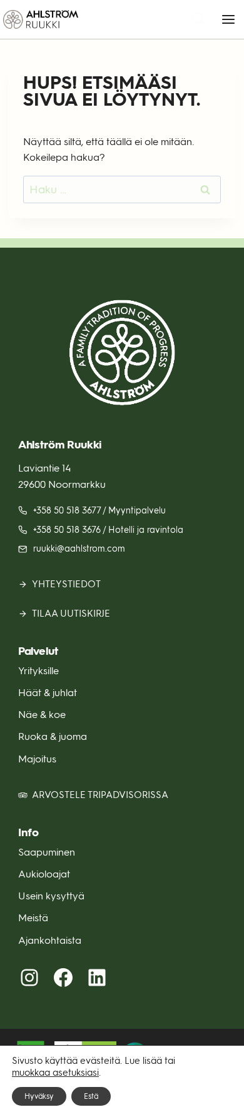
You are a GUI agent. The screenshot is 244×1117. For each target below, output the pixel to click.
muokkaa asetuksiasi (55, 1072)
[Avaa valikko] (228, 19)
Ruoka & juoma (52, 736)
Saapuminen (46, 852)
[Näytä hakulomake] (198, 20)
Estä (91, 1096)
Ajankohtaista (49, 940)
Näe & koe (42, 714)
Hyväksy (39, 1096)
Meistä (33, 918)
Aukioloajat (44, 874)
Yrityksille (38, 671)
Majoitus (37, 759)
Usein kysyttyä (51, 896)
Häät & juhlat (47, 693)
